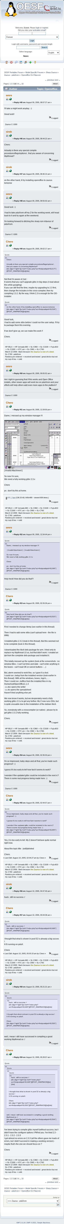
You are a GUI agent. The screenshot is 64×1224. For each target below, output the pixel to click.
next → (57, 80)
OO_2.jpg (11, 498)
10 (22, 84)
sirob (9, 131)
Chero (9, 241)
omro (9, 95)
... (20, 84)
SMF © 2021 (31, 1223)
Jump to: (56, 1197)
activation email (39, 30)
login (38, 28)
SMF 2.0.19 (20, 1223)
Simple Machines (43, 1223)
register (45, 28)
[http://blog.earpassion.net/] (10, 136)
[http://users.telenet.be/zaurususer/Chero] (10, 246)
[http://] (10, 100)
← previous (49, 80)
